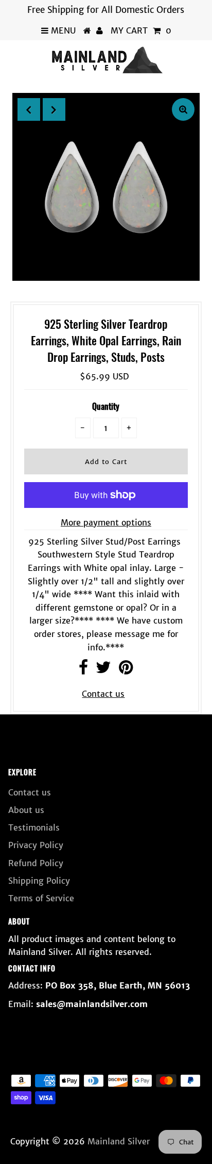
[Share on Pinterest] (126, 670)
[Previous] (28, 109)
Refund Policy (35, 863)
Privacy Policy (35, 845)
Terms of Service (41, 898)
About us (26, 810)
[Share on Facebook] (83, 670)
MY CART (141, 30)
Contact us (103, 694)
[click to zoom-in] (183, 109)
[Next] (54, 109)
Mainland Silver (118, 1141)
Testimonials (34, 827)
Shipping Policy (39, 880)
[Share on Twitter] (103, 670)
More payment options (106, 522)
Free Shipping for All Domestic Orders (105, 9)
